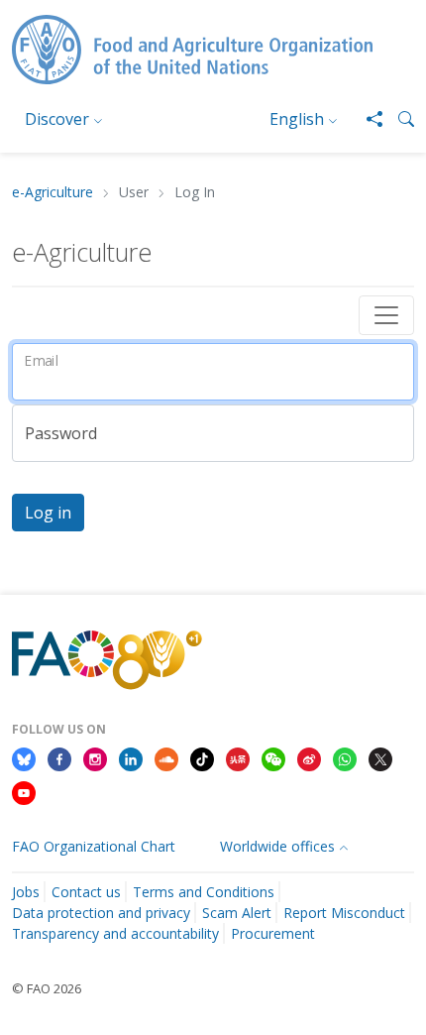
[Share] (366, 119)
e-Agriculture (52, 192)
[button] (398, 119)
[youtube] (24, 791)
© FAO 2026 (46, 988)
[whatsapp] (345, 758)
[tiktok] (202, 758)
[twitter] (380, 758)
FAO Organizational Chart (93, 846)
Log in (48, 512)
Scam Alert (236, 912)
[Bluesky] (24, 758)
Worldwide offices (277, 846)
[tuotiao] (238, 758)
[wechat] (273, 758)
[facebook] (59, 758)
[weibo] (309, 758)
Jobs (26, 891)
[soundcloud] (166, 758)
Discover (57, 119)
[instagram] (95, 758)
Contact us (86, 891)
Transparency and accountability (115, 933)
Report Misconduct (344, 912)
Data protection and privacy (101, 912)
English (296, 119)
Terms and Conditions (203, 891)
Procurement (273, 933)
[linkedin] (131, 758)
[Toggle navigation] (386, 315)
